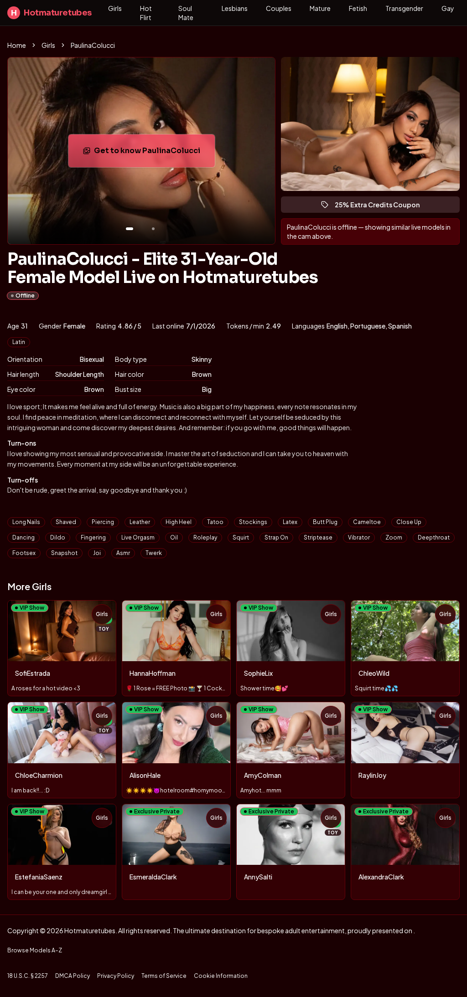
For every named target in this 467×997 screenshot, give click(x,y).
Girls (115, 8)
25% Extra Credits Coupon (381, 206)
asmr (123, 553)
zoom (393, 537)
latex (290, 522)
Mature (320, 8)
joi (97, 553)
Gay (447, 8)
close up (408, 522)
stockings (253, 522)
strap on (276, 537)
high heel (179, 522)
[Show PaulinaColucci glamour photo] (153, 229)
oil (174, 537)
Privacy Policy (115, 975)
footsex (24, 553)
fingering (93, 537)
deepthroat (434, 537)
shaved (66, 522)
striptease (318, 537)
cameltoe (367, 522)
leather (140, 522)
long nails (26, 522)
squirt (241, 537)
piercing (103, 522)
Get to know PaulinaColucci (152, 153)
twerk (153, 553)
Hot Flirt (146, 12)
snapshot (64, 553)
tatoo (215, 522)
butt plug (325, 522)
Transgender (404, 8)
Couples (278, 8)
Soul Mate (185, 12)
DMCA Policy (72, 975)
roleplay (205, 537)
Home (16, 45)
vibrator (359, 537)
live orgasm (138, 537)
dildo (57, 537)
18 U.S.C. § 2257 (27, 975)
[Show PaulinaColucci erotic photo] (129, 229)
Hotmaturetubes (51, 13)
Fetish (358, 8)
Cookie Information (221, 975)
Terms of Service (164, 975)
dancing (23, 537)
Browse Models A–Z (34, 950)
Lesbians (235, 8)
